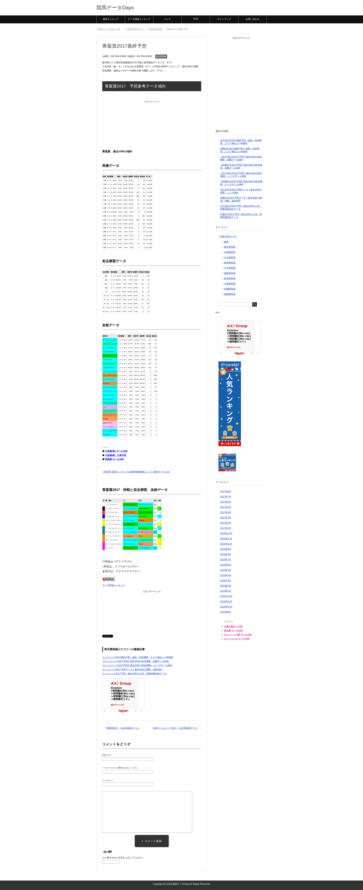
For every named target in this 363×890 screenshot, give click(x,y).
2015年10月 (226, 607)
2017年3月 (225, 518)
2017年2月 (225, 523)
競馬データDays (115, 7)
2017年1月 (225, 528)
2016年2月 (225, 586)
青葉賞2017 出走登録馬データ (122, 728)
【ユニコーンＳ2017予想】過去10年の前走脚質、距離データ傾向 (135, 661)
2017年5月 (225, 507)
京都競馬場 (229, 252)
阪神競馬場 (229, 263)
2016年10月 (226, 544)
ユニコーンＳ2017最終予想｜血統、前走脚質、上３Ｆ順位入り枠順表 (137, 657)
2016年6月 (225, 565)
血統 (226, 242)
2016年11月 (226, 538)
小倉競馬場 (229, 283)
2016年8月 (225, 554)
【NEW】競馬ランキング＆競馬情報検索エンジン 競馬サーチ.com (136, 472)
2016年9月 (225, 549)
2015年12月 (226, 596)
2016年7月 (225, 559)
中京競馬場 (229, 268)
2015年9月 (225, 612)
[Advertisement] (151, 121)
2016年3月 (225, 580)
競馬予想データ (228, 236)
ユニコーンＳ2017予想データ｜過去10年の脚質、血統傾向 (132, 669)
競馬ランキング (111, 19)
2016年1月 (225, 591)
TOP (110, 29)
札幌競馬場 (229, 289)
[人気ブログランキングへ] (108, 579)
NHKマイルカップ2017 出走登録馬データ (175, 728)
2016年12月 (226, 533)
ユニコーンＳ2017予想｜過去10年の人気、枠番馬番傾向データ (134, 673)
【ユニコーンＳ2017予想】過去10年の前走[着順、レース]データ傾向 (137, 665)
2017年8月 (225, 491)
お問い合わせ (252, 19)
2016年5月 (225, 570)
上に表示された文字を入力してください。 (123, 857)
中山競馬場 (229, 257)
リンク (167, 19)
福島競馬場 (229, 273)
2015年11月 (226, 601)
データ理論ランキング (139, 19)
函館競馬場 (229, 294)
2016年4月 (225, 575)
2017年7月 (225, 497)
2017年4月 (225, 512)
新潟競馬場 (229, 278)
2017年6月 (225, 502)
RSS (195, 19)
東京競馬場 (161, 56)
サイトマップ (224, 19)
